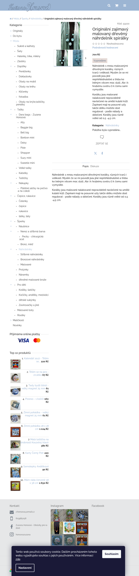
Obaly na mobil (27, 81)
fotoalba (23, 96)
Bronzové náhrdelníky (32, 259)
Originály (18, 31)
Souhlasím (111, 554)
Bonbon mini (27, 137)
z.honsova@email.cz (25, 512)
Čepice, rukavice (26, 196)
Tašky (20, 109)
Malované (25, 264)
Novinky (17, 325)
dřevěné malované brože (32, 279)
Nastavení (25, 567)
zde (18, 559)
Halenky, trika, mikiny (28, 56)
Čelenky (23, 201)
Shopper (25, 152)
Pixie (23, 147)
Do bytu (17, 36)
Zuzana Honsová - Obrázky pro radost (31, 526)
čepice (22, 206)
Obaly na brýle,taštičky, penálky (30, 103)
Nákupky (23, 183)
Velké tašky (25, 168)
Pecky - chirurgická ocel (31, 238)
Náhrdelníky (25, 249)
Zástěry (21, 61)
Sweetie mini (27, 163)
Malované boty (25, 310)
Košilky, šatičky (26, 290)
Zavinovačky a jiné (28, 305)
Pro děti (21, 284)
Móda (16, 41)
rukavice (23, 211)
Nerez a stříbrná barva (32, 231)
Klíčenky (23, 91)
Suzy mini (25, 157)
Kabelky (23, 173)
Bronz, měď (26, 244)
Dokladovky (25, 76)
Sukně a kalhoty (26, 46)
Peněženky (24, 71)
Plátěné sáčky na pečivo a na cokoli (32, 189)
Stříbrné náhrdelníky (31, 254)
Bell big (24, 132)
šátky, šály (24, 216)
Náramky (23, 274)
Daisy (23, 142)
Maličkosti (18, 320)
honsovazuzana (23, 534)
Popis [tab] (86, 166)
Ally (22, 122)
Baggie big (26, 127)
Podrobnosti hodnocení (105, 47)
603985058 (21, 518)
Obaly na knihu (26, 86)
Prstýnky (23, 269)
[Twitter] (95, 153)
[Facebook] (102, 153)
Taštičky (23, 178)
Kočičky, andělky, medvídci (33, 295)
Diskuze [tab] (94, 166)
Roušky (21, 315)
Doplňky (21, 66)
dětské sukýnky (27, 300)
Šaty (19, 51)
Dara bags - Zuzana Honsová (28, 116)
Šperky (21, 221)
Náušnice (23, 226)
